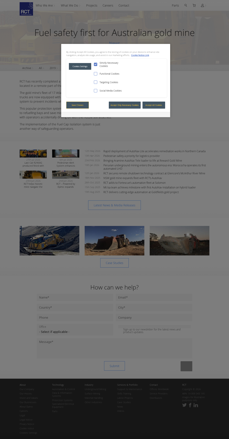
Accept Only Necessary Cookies (125, 105)
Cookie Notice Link (140, 55)
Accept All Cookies (154, 105)
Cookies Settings (80, 66)
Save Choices (77, 105)
